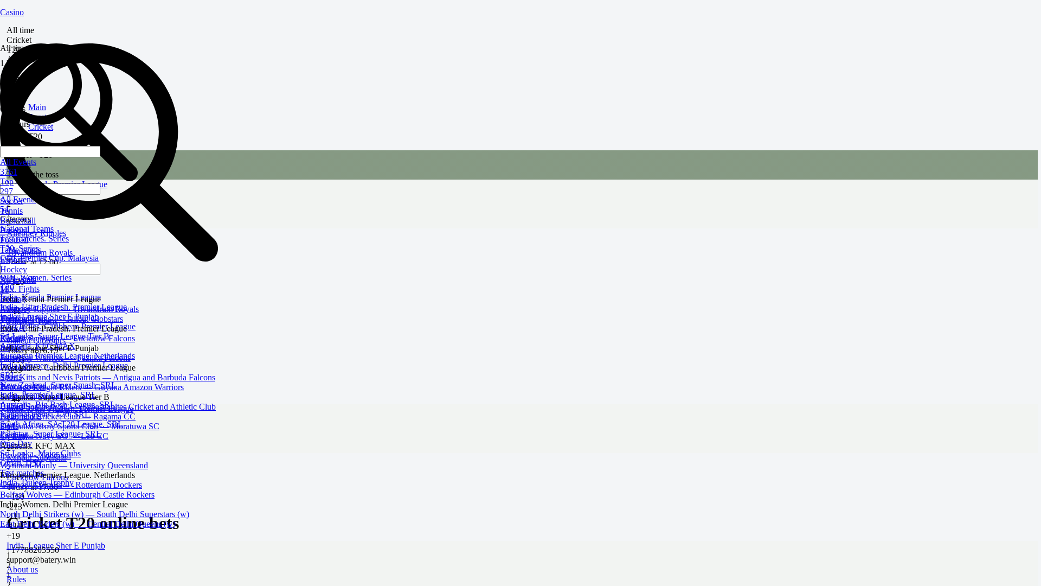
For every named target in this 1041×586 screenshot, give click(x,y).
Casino (12, 12)
